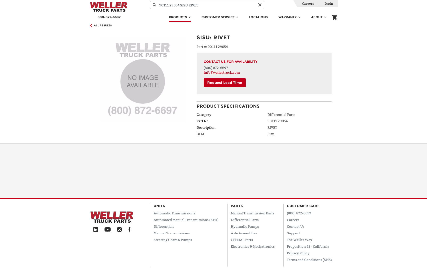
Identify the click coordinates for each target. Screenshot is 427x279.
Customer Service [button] (218, 17)
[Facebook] (129, 229)
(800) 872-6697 (216, 68)
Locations (258, 17)
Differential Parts (245, 220)
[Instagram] (119, 229)
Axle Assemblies (244, 233)
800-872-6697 (109, 17)
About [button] (317, 17)
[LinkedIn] (95, 229)
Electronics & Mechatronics (253, 246)
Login (329, 3)
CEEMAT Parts (242, 240)
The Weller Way (299, 240)
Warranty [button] (288, 17)
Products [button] (178, 17)
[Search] (154, 5)
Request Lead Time (224, 83)
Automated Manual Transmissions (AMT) (186, 220)
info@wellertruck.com (222, 72)
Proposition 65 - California (308, 246)
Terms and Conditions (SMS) (309, 260)
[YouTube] (107, 229)
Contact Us (295, 226)
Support (293, 233)
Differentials (164, 226)
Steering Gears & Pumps (173, 240)
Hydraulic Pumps (245, 226)
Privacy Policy (298, 253)
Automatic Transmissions (174, 213)
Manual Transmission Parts (252, 213)
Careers (308, 3)
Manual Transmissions (172, 233)
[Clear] (259, 5)
